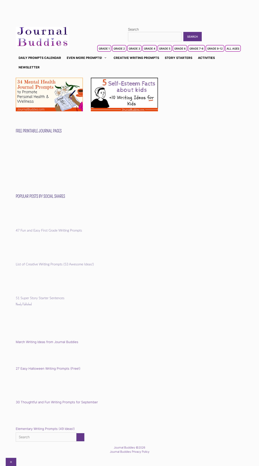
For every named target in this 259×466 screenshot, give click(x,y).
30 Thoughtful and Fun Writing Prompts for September (57, 402)
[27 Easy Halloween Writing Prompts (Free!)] (35, 356)
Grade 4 (149, 48)
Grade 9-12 (215, 48)
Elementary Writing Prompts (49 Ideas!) (45, 429)
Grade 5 (164, 48)
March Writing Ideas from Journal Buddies (47, 342)
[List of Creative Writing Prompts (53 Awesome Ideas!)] (42, 260)
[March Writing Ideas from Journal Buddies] (42, 326)
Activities (206, 58)
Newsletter (29, 67)
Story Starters (178, 58)
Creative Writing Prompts (136, 58)
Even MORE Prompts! (84, 58)
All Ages (233, 48)
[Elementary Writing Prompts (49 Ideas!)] (35, 416)
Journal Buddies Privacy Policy (129, 451)
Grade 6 (180, 48)
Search (133, 29)
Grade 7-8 (196, 48)
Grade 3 (134, 48)
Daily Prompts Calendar (40, 58)
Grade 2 (119, 48)
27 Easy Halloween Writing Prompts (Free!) (48, 368)
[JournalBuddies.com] (42, 37)
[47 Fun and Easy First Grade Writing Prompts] (42, 226)
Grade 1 (104, 48)
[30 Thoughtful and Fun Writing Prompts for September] (42, 386)
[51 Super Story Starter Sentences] (42, 294)
